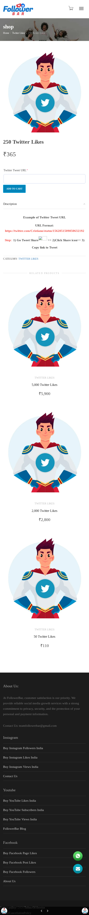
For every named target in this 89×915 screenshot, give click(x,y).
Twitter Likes (18, 33)
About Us (9, 881)
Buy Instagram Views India (20, 766)
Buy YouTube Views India (20, 819)
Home (6, 33)
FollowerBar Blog (14, 828)
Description (10, 204)
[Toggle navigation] (81, 8)
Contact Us (10, 776)
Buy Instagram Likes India (20, 757)
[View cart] (71, 8)
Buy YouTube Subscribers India (23, 810)
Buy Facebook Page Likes (20, 853)
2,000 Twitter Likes (44, 511)
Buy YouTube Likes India (19, 800)
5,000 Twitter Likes (44, 385)
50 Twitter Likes (44, 637)
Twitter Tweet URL (22, 170)
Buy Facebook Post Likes (19, 862)
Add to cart (14, 188)
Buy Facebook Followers (19, 871)
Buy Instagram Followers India (23, 748)
